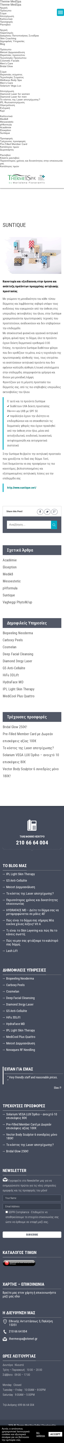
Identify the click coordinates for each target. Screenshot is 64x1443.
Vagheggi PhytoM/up (17, 602)
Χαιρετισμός (6, 32)
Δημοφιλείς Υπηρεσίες (12, 41)
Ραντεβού (5, 24)
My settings (40, 1434)
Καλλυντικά (6, 19)
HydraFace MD (13, 682)
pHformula (6, 124)
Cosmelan (9, 647)
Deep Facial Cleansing (18, 654)
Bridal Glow (6, 66)
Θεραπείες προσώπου (12, 55)
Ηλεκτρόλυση (7, 105)
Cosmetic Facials (9, 60)
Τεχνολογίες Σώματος (12, 77)
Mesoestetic (7, 121)
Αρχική (3, 7)
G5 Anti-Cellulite (14, 668)
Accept (55, 1434)
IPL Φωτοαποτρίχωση (12, 102)
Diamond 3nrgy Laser (17, 661)
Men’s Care (6, 63)
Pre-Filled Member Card (13, 144)
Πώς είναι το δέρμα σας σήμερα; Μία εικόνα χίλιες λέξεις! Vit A (30, 922)
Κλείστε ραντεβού (9, 157)
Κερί (2, 110)
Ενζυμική (5, 108)
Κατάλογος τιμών (9, 146)
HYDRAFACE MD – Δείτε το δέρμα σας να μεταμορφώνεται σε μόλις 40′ (32, 912)
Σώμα (3, 71)
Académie (5, 127)
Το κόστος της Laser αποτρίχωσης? (20, 99)
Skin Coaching (8, 38)
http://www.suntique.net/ (21, 487)
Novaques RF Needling (20, 1050)
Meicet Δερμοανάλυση (12, 52)
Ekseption (5, 130)
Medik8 (4, 119)
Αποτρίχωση (7, 16)
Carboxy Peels (13, 640)
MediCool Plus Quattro (18, 696)
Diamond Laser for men (13, 96)
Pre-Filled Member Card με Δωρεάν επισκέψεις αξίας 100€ (28, 1126)
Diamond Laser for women (15, 94)
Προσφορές (6, 21)
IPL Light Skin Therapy (18, 689)
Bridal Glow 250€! (15, 727)
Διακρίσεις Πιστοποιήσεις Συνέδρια (19, 35)
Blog (2, 44)
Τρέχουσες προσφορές (13, 141)
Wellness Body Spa (11, 80)
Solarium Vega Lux (10, 85)
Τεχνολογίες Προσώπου (13, 57)
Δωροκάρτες (7, 149)
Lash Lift (12, 951)
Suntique (5, 133)
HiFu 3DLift (11, 675)
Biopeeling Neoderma (18, 633)
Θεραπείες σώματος (11, 74)
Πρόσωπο (5, 49)
